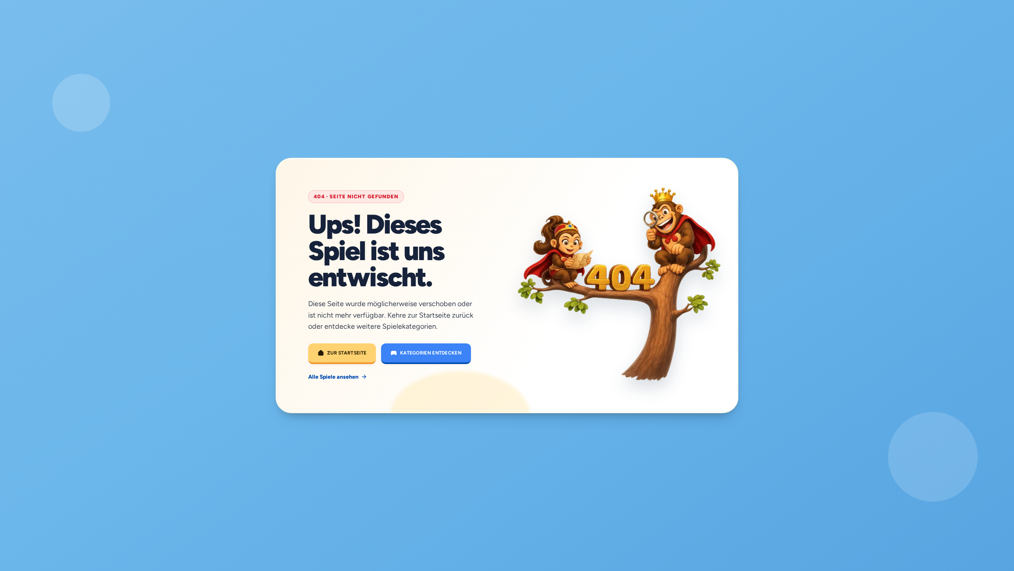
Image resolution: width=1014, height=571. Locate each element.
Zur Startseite (346, 353)
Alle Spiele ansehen (333, 377)
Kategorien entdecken (430, 353)
